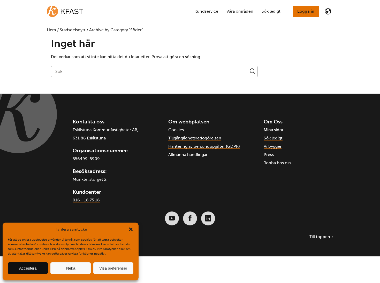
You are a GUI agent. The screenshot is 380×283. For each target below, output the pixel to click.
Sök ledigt (273, 138)
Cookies (176, 129)
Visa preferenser (113, 268)
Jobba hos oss (277, 162)
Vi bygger (273, 146)
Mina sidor (274, 129)
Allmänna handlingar (188, 154)
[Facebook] (190, 218)
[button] (130, 229)
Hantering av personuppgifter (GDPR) (204, 146)
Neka (70, 268)
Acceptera (27, 268)
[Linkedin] (208, 218)
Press (269, 154)
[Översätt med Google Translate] (328, 11)
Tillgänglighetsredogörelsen (194, 138)
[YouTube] (172, 218)
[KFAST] (65, 11)
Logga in (305, 11)
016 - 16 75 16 (86, 200)
